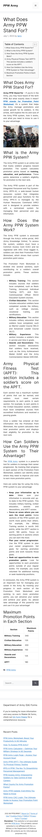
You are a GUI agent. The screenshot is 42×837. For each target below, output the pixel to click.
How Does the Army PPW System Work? (20, 54)
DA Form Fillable (20, 717)
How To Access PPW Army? (15, 745)
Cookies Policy (16, 816)
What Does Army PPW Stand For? (20, 48)
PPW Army (10, 5)
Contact (24, 818)
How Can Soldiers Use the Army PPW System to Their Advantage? (20, 68)
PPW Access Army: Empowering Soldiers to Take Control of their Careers (17, 778)
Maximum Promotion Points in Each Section (20, 74)
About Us (25, 813)
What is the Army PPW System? (19, 51)
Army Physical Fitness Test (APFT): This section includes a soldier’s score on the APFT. (21, 62)
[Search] (35, 683)
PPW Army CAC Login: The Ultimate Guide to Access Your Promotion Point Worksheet (20, 800)
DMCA (26, 816)
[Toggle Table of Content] (33, 44)
